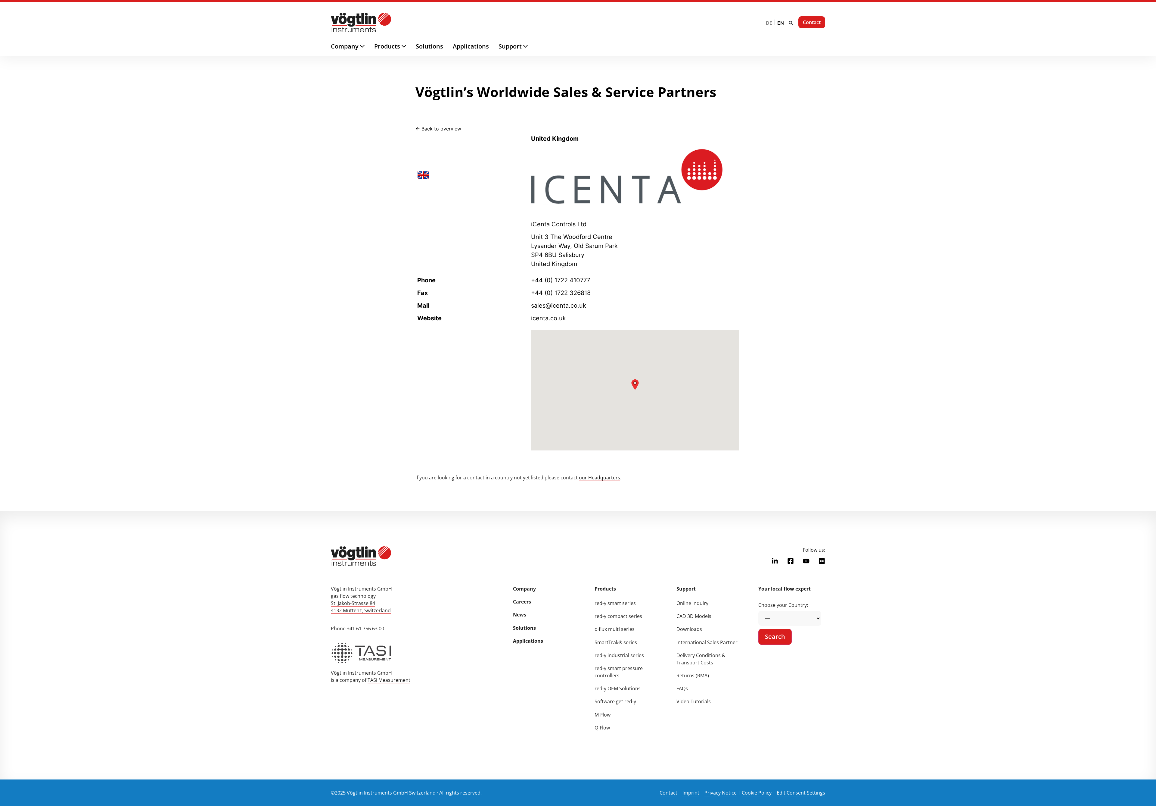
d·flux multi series (615, 629)
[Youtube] (806, 561)
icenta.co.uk (548, 318)
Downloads (689, 629)
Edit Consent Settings (801, 792)
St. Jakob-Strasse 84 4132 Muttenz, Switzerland (361, 607)
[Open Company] (367, 46)
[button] (791, 23)
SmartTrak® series (616, 642)
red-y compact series (618, 616)
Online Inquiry (692, 603)
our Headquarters (599, 477)
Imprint (690, 792)
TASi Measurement (389, 680)
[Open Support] (530, 46)
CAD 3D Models (693, 616)
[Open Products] (408, 46)
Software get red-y (615, 701)
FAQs (682, 688)
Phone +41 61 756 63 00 (357, 628)
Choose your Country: (783, 605)
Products (605, 588)
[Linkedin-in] (775, 561)
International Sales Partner (707, 642)
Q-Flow (602, 727)
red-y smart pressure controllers (619, 672)
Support (686, 588)
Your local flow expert (784, 588)
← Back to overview (438, 129)
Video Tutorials (693, 701)
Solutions (524, 628)
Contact (668, 792)
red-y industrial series (619, 655)
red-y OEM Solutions (618, 688)
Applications (528, 641)
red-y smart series (615, 603)
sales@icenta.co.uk (558, 305)
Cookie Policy (757, 792)
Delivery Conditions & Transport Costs (701, 659)
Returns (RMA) (692, 675)
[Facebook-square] (790, 561)
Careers (522, 601)
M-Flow (603, 714)
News (519, 614)
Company (524, 588)
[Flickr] (822, 561)
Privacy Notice (720, 792)
